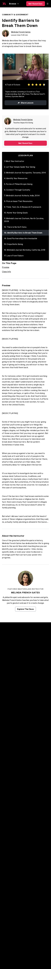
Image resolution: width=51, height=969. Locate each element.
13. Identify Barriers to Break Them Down (23, 233)
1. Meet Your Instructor (14, 161)
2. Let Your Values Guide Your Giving (19, 167)
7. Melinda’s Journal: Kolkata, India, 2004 (22, 195)
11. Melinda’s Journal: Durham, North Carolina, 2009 (24, 219)
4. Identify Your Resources (15, 178)
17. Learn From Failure (13, 256)
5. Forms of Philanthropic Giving (18, 184)
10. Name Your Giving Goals (16, 213)
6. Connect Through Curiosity (17, 190)
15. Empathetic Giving (13, 244)
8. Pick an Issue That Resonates (18, 201)
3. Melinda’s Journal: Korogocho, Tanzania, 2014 (25, 173)
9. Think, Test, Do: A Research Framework (22, 207)
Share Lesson (27, 103)
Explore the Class (25, 609)
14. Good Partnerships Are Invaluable (20, 238)
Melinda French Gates (20, 32)
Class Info (6, 272)
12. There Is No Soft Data (15, 227)
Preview (5, 267)
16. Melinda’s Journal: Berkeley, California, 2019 (24, 250)
